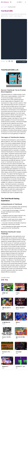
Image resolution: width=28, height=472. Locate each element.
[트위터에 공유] (7, 61)
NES (5, 7)
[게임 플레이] (7, 287)
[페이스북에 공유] (9, 61)
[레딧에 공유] (12, 61)
